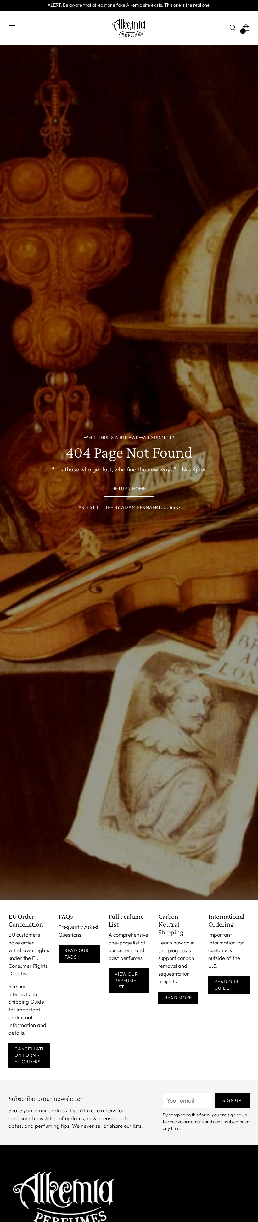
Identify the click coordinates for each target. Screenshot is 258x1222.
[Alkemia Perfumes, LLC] (129, 27)
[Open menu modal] (11, 27)
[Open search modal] (232, 27)
